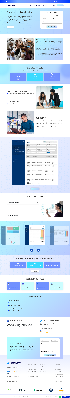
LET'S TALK (65, 396)
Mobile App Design (43, 366)
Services (39, 5)
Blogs (50, 5)
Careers (51, 396)
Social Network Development (32, 374)
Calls (9, 206)
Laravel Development (57, 371)
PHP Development (57, 378)
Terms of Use (48, 396)
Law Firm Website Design (43, 373)
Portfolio (53, 5)
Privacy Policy (44, 396)
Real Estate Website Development (33, 373)
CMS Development (42, 369)
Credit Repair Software (31, 367)
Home (31, 5)
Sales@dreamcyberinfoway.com (12, 381)
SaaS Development (31, 366)
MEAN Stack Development (58, 374)
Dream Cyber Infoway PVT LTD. (21, 396)
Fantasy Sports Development (44, 374)
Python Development (57, 364)
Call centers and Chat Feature (13, 215)
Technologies (45, 5)
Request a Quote (51, 26)
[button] (38, 250)
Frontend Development (43, 371)
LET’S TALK (10, 27)
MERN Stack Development (58, 376)
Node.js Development (57, 366)
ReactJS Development (57, 369)
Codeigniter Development (58, 379)
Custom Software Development (44, 367)
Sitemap (54, 396)
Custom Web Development (32, 364)
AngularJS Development (58, 381)
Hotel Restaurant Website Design (33, 376)
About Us (35, 5)
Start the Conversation (49, 355)
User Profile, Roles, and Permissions (14, 202)
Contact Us (60, 5)
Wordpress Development (58, 372)
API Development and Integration (33, 371)
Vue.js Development (57, 367)
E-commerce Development (32, 369)
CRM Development (43, 364)
